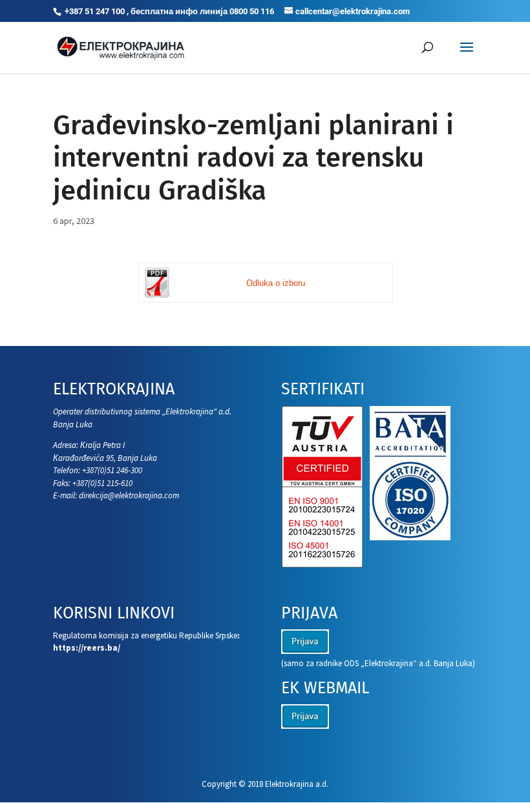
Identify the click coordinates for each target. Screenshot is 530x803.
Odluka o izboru (275, 283)
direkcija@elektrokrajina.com (129, 495)
